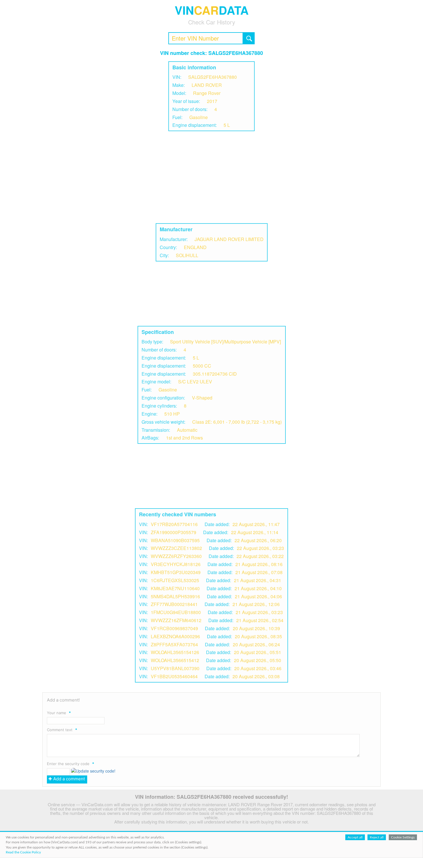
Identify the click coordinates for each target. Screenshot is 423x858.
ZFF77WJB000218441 (174, 604)
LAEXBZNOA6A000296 (175, 636)
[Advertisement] (211, 177)
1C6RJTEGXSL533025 (175, 580)
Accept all (355, 837)
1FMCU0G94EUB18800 (176, 612)
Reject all (377, 837)
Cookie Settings (403, 837)
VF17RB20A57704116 (174, 524)
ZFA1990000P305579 (173, 532)
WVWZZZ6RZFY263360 (176, 556)
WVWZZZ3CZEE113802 (176, 548)
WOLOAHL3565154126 (175, 652)
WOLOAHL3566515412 (175, 660)
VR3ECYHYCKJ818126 (176, 564)
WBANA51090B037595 (175, 540)
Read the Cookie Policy (23, 852)
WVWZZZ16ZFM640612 (176, 620)
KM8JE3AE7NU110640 (175, 588)
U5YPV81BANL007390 (175, 668)
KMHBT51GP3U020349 (176, 572)
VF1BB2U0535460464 (174, 676)
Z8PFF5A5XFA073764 (174, 644)
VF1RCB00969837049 (174, 628)
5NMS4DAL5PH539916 (175, 596)
